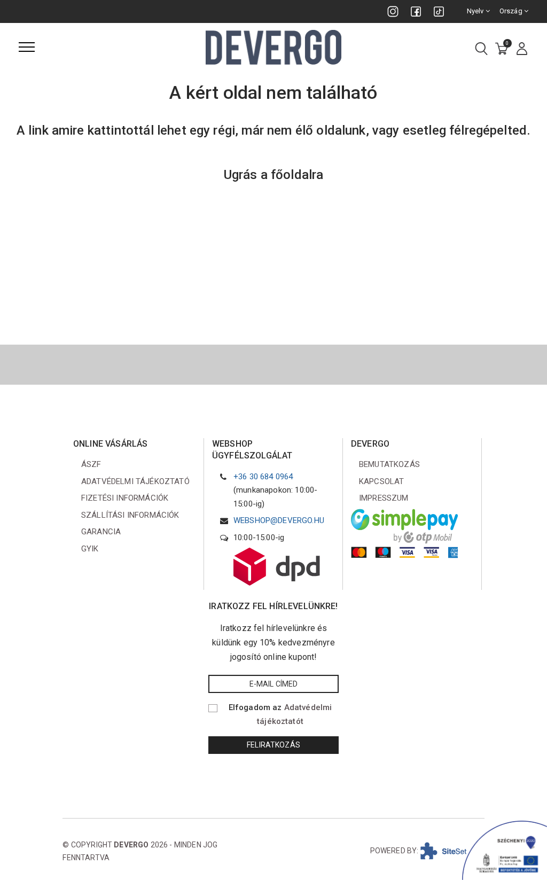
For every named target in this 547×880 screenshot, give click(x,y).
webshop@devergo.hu (278, 520)
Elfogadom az (280, 714)
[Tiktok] (439, 11)
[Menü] (27, 47)
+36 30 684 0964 (263, 476)
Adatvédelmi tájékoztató (135, 481)
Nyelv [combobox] (476, 11)
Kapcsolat (381, 481)
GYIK (90, 549)
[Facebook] (416, 11)
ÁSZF (91, 464)
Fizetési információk (124, 498)
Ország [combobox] (511, 11)
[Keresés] (481, 49)
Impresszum (384, 498)
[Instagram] (393, 11)
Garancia (101, 531)
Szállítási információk (130, 515)
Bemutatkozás (389, 464)
